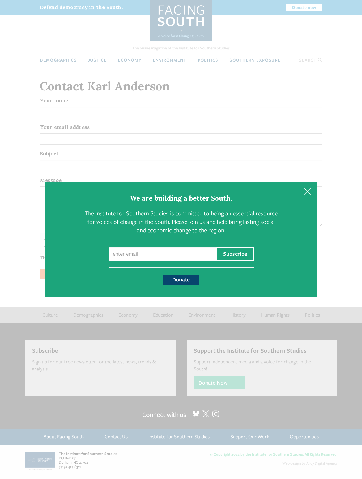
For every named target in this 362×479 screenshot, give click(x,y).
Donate (181, 279)
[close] (307, 191)
